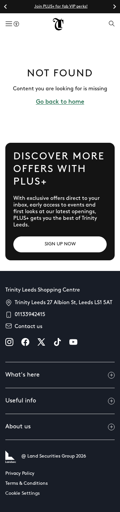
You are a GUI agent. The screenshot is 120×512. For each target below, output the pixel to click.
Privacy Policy (19, 473)
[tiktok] (57, 342)
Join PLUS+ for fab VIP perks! (61, 7)
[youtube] (73, 342)
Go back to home (60, 102)
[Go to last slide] (5, 6)
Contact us (28, 326)
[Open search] (112, 24)
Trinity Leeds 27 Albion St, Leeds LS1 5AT (63, 302)
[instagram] (9, 342)
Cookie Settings (22, 493)
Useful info (20, 401)
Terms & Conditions (26, 483)
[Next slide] (114, 6)
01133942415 (30, 314)
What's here (22, 375)
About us (18, 427)
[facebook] (25, 342)
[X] (41, 342)
